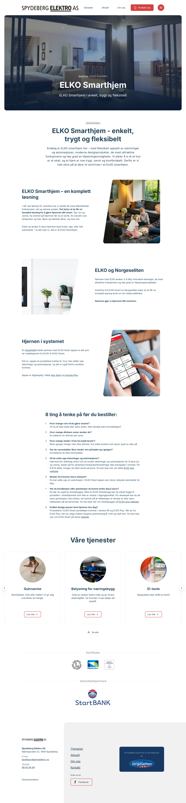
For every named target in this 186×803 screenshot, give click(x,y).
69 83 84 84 (28, 767)
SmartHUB (30, 350)
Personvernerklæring (30, 779)
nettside (85, 517)
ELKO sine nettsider (129, 501)
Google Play (71, 375)
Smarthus (83, 76)
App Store (56, 375)
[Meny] (161, 7)
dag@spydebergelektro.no (35, 759)
